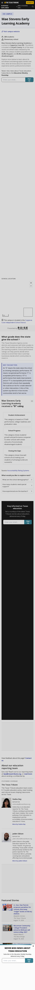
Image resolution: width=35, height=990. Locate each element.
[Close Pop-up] (33, 946)
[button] (17, 495)
